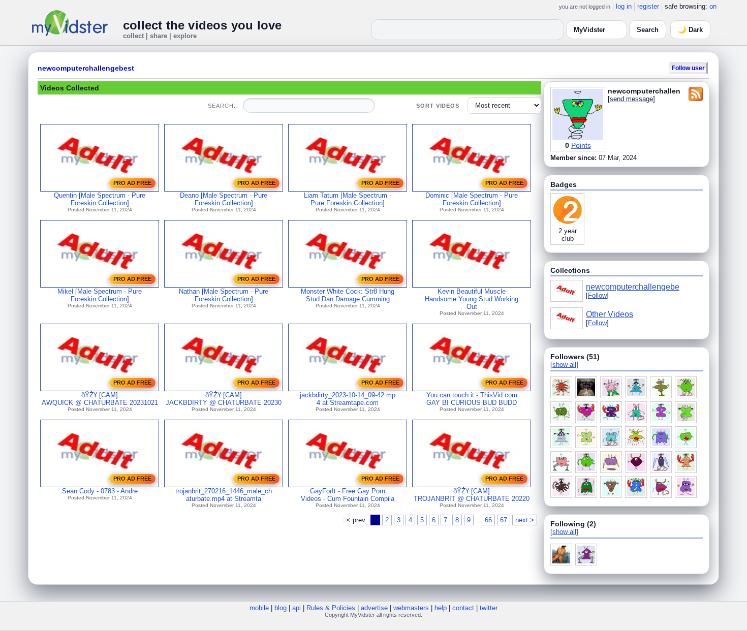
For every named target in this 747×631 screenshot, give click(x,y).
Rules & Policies (330, 608)
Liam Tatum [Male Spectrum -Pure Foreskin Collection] (347, 199)
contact (463, 608)
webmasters (411, 608)
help (440, 608)
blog (280, 608)
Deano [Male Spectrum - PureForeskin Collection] (223, 199)
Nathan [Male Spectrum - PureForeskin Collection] (223, 295)
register (648, 6)
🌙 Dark (690, 30)
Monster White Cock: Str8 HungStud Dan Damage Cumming (347, 295)
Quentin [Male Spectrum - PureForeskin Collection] (99, 199)
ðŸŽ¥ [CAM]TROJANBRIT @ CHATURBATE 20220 (472, 494)
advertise (374, 608)
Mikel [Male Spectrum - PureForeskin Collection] (99, 295)
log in (624, 6)
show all (564, 364)
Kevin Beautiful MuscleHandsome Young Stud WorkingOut (471, 299)
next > (524, 520)
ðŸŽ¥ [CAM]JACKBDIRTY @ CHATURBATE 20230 (224, 398)
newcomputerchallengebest (86, 68)
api (296, 608)
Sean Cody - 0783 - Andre (100, 491)
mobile (259, 608)
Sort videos (437, 106)
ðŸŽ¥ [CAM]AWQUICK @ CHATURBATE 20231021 (100, 398)
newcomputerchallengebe (632, 286)
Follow (597, 295)
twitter (488, 608)
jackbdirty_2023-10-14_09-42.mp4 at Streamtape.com (347, 398)
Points (581, 145)
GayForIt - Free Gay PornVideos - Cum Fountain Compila (347, 494)
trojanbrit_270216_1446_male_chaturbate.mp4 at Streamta (223, 494)
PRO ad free (132, 183)
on (713, 6)
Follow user (688, 68)
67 (503, 520)
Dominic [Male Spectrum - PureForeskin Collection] (471, 199)
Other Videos (609, 314)
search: (221, 106)
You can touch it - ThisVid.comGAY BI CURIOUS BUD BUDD (471, 398)
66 (488, 520)
